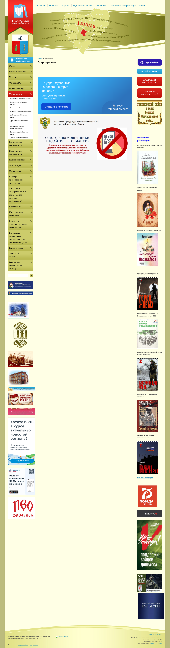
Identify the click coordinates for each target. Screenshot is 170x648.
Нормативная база (18, 71)
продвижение (34, 645)
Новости (53, 5)
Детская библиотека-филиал (19, 137)
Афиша (65, 5)
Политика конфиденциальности (128, 5)
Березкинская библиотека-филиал (20, 108)
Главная (41, 5)
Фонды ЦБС (15, 83)
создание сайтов (23, 645)
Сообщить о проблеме (56, 107)
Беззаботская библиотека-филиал (20, 98)
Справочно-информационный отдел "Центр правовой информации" (18, 194)
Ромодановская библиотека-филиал (19, 133)
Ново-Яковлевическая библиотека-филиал (17, 127)
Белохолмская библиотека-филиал (18, 103)
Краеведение (15, 206)
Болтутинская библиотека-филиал (20, 111)
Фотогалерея (15, 165)
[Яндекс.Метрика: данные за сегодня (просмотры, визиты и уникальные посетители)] (62, 637)
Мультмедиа (15, 171)
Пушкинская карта (83, 5)
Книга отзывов (16, 248)
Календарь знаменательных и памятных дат (18, 224)
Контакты (102, 5)
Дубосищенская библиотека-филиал (19, 122)
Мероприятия (15, 94)
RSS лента (158, 634)
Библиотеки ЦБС (17, 88)
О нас (12, 66)
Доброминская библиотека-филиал (19, 116)
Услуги (12, 77)
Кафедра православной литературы (16, 179)
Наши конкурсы (17, 159)
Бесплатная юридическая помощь (15, 265)
